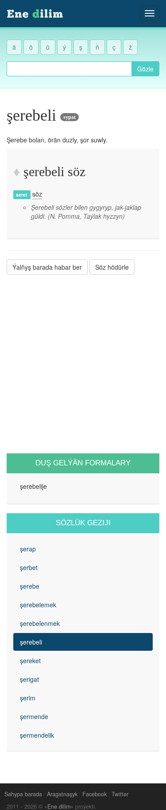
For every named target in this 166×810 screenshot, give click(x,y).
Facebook (94, 794)
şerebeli (31, 641)
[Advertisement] (83, 364)
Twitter (120, 794)
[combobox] (69, 68)
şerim (27, 697)
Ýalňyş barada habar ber (47, 267)
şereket (30, 660)
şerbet (29, 567)
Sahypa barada (23, 794)
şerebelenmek (40, 623)
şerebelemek (38, 604)
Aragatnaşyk (62, 794)
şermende (34, 716)
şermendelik (37, 735)
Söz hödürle (112, 267)
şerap (28, 548)
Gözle (145, 68)
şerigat (29, 679)
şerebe (29, 586)
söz (37, 193)
